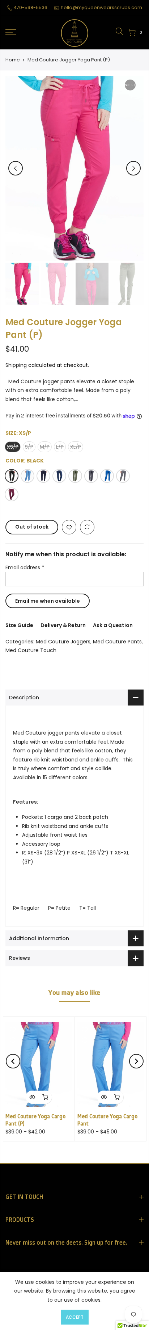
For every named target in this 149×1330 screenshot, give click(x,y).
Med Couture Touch (30, 650)
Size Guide (19, 625)
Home (12, 60)
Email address (24, 567)
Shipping (16, 365)
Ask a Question (113, 625)
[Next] (133, 168)
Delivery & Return (63, 625)
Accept (75, 1317)
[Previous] (15, 168)
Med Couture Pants (117, 641)
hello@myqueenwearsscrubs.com (101, 7)
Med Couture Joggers (63, 641)
